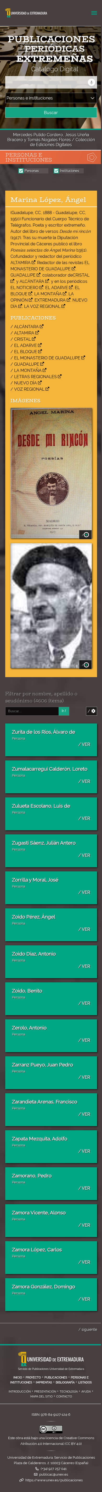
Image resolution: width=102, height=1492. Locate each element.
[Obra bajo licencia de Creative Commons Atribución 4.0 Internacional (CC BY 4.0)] (51, 1432)
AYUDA (86, 1391)
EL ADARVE (56, 287)
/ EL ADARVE (23, 345)
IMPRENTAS (44, 1382)
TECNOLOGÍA (69, 1391)
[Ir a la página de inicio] (46, 69)
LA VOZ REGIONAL (42, 306)
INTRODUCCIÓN (20, 1391)
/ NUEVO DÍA (23, 382)
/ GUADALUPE (24, 364)
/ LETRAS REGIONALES (33, 376)
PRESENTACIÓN (45, 1391)
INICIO (17, 1377)
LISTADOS (85, 1382)
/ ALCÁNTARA (24, 326)
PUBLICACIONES (55, 1377)
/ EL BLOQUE (23, 351)
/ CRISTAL (20, 339)
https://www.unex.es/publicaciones (54, 1480)
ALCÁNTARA (32, 281)
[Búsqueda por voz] (91, 82)
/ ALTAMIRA (22, 332)
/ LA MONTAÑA (26, 370)
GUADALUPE (23, 275)
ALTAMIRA (20, 262)
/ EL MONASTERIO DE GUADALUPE (45, 357)
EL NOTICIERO (24, 287)
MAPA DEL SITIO (41, 1396)
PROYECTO (33, 1377)
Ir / (64, 711)
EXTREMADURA (50, 300)
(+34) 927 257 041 (54, 1469)
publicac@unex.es (53, 1474)
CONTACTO (64, 1396)
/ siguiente (87, 1329)
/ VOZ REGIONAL (27, 389)
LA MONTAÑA (48, 293)
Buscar (51, 112)
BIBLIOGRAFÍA (65, 1382)
